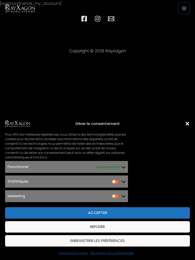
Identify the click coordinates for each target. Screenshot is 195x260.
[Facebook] (84, 18)
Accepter (97, 212)
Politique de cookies (73, 253)
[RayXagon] (17, 123)
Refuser (97, 226)
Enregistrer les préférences (97, 240)
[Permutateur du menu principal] (184, 8)
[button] (187, 123)
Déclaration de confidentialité (112, 253)
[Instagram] (97, 18)
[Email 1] (111, 18)
